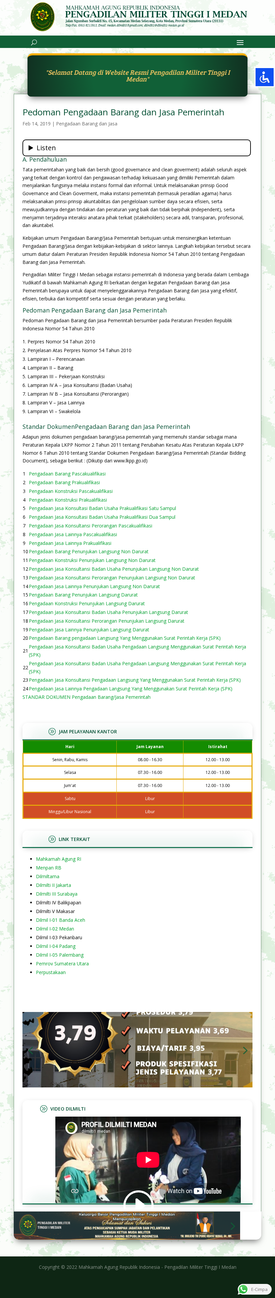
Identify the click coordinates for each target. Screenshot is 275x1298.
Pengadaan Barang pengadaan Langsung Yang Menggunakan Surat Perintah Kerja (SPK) (125, 638)
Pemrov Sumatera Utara (62, 963)
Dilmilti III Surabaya (56, 894)
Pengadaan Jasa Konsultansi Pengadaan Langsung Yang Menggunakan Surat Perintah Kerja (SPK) (135, 680)
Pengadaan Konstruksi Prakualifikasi (68, 500)
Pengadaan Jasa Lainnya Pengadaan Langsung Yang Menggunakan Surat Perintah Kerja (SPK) (130, 688)
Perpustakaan (51, 972)
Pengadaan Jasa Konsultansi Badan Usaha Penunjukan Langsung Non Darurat (114, 569)
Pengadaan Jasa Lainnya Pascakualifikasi (73, 534)
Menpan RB (48, 867)
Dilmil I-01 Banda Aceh (60, 920)
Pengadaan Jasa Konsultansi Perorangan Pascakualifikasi (90, 525)
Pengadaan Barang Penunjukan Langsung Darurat (83, 594)
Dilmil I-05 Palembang (60, 955)
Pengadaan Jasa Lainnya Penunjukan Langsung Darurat (89, 629)
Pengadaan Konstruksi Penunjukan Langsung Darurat (87, 603)
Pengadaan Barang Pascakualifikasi (67, 473)
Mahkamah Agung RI (58, 859)
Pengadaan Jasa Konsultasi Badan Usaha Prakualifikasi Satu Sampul (102, 508)
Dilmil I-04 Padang (55, 946)
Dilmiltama (47, 876)
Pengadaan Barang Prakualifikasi (64, 482)
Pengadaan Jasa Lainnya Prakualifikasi (70, 543)
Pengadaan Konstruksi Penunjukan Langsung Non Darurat (92, 560)
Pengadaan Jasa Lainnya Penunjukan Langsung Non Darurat (94, 586)
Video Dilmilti (68, 1109)
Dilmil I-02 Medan (55, 928)
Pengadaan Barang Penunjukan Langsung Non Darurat (89, 551)
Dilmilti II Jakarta (53, 885)
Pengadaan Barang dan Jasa (86, 123)
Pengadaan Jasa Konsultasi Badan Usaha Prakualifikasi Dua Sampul (102, 517)
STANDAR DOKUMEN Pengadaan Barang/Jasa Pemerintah (86, 697)
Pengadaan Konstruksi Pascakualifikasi (71, 491)
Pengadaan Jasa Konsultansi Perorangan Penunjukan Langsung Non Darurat (112, 577)
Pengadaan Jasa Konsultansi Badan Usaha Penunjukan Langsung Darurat (108, 612)
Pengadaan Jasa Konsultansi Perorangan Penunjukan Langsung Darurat (106, 621)
